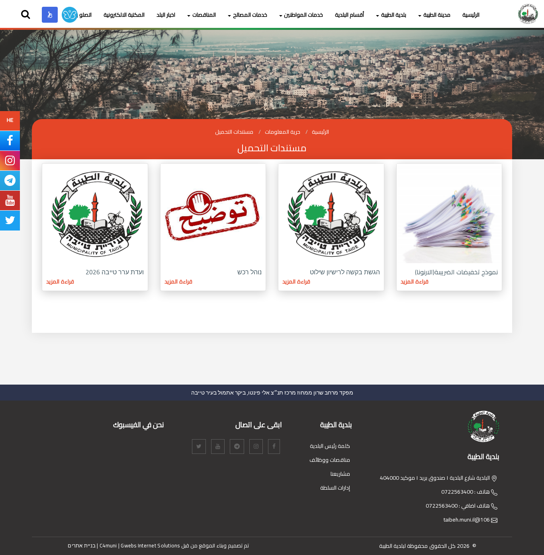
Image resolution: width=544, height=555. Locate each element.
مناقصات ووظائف (329, 460)
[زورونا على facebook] (10, 142)
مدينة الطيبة (436, 15)
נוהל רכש (249, 272)
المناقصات (204, 15)
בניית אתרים (82, 545)
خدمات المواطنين (303, 15)
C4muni (108, 545)
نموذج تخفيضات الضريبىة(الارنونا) (456, 272)
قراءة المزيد (415, 282)
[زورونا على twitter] (10, 222)
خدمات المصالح (250, 15)
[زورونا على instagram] (10, 162)
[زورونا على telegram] (10, 182)
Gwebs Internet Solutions (150, 545)
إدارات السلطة (335, 488)
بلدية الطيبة (393, 15)
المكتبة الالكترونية (124, 15)
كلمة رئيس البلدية (330, 446)
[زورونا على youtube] (10, 202)
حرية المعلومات (282, 132)
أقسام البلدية (349, 15)
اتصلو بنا (83, 15)
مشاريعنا (340, 474)
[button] (50, 15)
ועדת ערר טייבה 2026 (115, 272)
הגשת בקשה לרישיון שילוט (345, 272)
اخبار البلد (166, 15)
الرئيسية (470, 15)
